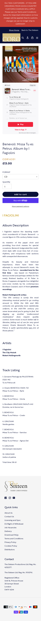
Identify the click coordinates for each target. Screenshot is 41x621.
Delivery (8, 531)
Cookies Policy (11, 545)
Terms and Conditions (14, 538)
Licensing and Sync (13, 520)
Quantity (6, 181)
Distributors (10, 549)
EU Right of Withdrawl (14, 523)
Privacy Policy (10, 542)
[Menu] (37, 37)
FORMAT (6, 172)
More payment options (20, 206)
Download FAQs (11, 534)
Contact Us (9, 516)
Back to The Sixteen (30, 30)
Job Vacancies (10, 527)
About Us (8, 512)
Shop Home (14, 30)
